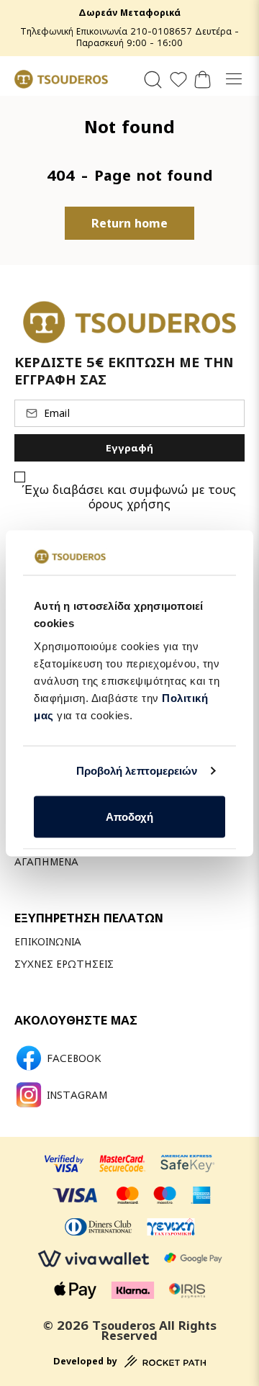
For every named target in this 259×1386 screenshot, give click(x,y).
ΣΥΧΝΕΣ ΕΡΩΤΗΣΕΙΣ (64, 964)
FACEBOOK (74, 1058)
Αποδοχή (129, 816)
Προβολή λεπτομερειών (137, 771)
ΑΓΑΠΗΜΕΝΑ (46, 861)
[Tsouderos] (61, 79)
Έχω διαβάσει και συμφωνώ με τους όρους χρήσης (130, 496)
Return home (129, 223)
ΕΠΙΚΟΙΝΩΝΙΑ (47, 941)
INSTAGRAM (77, 1095)
